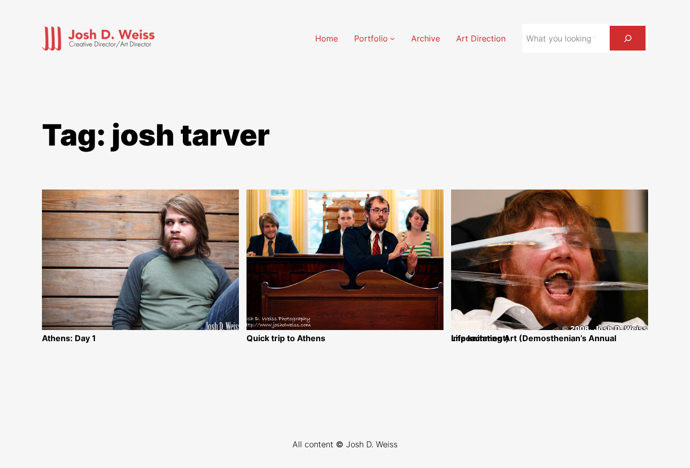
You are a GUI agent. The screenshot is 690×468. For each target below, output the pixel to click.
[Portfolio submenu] (392, 38)
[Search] (628, 38)
